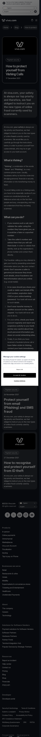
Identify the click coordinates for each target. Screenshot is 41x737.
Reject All (20, 369)
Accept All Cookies (19, 375)
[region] (19, 368)
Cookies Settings (19, 381)
